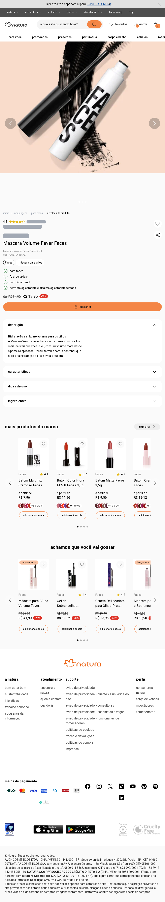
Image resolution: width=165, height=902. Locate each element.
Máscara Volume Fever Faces (35, 243)
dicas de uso (17, 386)
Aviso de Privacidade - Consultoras (90, 705)
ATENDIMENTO (51, 679)
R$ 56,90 (24, 613)
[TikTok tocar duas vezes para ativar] (121, 786)
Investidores (145, 705)
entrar (142, 24)
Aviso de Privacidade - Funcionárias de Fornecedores (92, 720)
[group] (78, 4)
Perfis (70, 12)
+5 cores (36, 505)
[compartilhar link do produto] (158, 235)
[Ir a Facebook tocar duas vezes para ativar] (88, 786)
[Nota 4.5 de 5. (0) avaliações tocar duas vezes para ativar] (36, 222)
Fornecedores (145, 712)
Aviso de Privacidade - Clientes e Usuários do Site (97, 696)
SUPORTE (72, 679)
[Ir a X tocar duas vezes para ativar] (110, 786)
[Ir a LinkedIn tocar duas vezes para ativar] (121, 797)
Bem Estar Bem (15, 688)
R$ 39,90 (62, 613)
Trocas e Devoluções (80, 736)
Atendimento (91, 12)
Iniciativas (12, 701)
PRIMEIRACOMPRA (99, 4)
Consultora (31, 12)
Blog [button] (131, 12)
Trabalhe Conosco (17, 707)
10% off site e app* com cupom (66, 4)
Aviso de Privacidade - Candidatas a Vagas (95, 712)
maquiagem (20, 213)
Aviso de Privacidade (80, 688)
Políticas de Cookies (80, 730)
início (6, 213)
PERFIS (141, 679)
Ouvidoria (46, 705)
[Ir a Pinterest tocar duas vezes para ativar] (144, 786)
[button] (158, 224)
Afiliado (52, 12)
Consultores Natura (144, 690)
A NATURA (12, 679)
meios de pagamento (21, 781)
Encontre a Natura (47, 690)
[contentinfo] (44, 474)
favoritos (121, 24)
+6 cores (75, 505)
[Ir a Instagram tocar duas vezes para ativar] (99, 786)
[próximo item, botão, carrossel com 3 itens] (109, 4)
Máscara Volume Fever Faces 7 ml (22, 251)
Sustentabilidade (16, 694)
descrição (15, 325)
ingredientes (17, 401)
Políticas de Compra (79, 742)
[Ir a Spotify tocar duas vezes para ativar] (155, 786)
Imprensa (72, 749)
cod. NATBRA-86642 (14, 254)
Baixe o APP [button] (115, 12)
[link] (33, 483)
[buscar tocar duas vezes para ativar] (94, 24)
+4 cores (113, 505)
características (19, 372)
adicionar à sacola (33, 515)
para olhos (37, 213)
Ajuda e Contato (51, 699)
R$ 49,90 (139, 613)
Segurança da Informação (14, 716)
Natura (11, 12)
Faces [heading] (22, 474)
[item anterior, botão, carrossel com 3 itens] (48, 4)
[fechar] (159, 4)
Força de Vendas (147, 699)
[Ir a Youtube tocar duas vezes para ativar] (133, 786)
